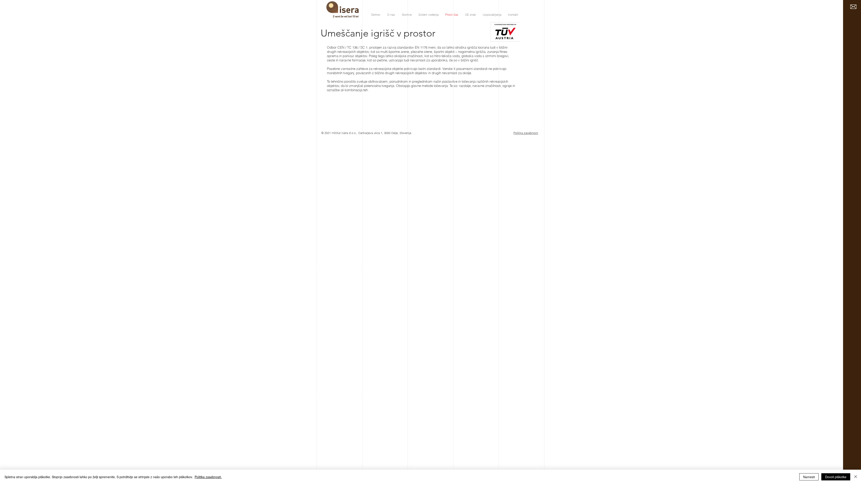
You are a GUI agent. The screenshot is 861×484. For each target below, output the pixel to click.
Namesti (809, 477)
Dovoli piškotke (835, 477)
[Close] (855, 476)
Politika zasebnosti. (208, 477)
